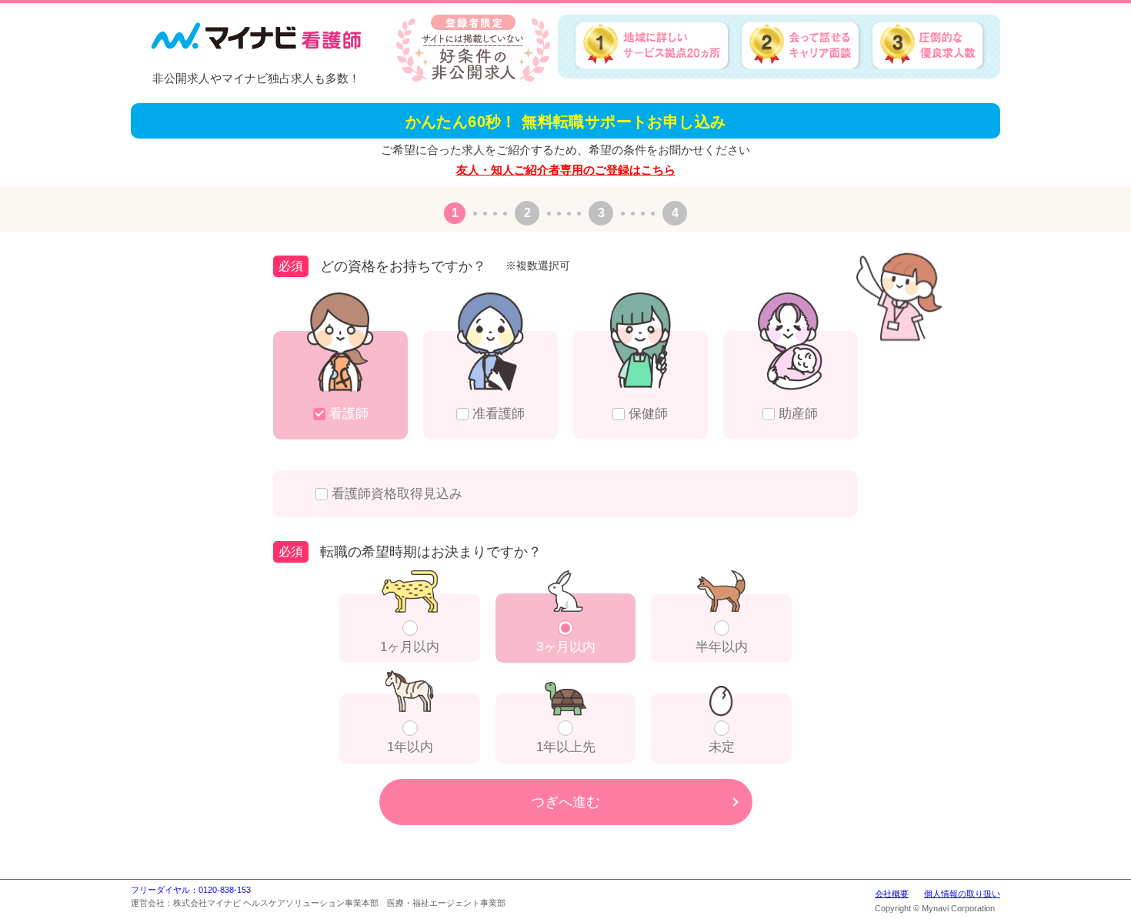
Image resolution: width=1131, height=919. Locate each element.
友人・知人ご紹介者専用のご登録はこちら (566, 169)
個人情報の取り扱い (962, 893)
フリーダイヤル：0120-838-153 (191, 889)
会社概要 (892, 893)
